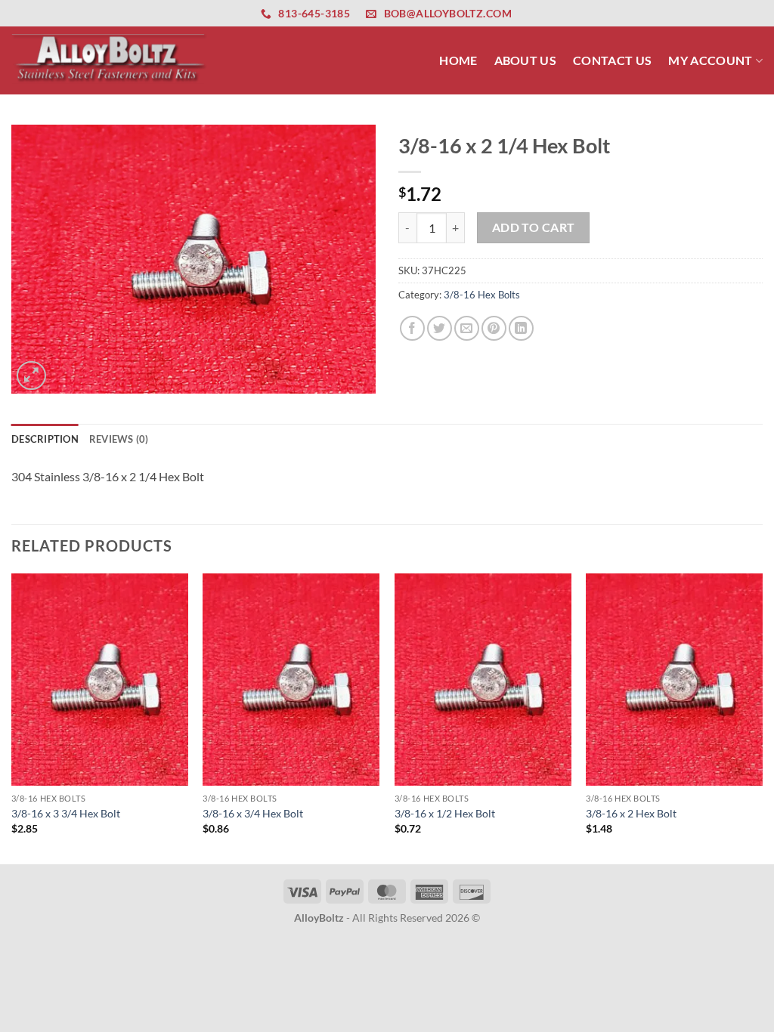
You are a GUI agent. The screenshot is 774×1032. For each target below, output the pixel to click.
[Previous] (12, 717)
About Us (525, 60)
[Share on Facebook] (412, 328)
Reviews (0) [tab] (119, 439)
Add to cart (533, 227)
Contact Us (612, 60)
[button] (31, 376)
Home (458, 60)
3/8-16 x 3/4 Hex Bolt (253, 813)
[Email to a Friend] (466, 328)
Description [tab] (45, 439)
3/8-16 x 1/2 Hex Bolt (445, 813)
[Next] (762, 717)
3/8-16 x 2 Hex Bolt (631, 813)
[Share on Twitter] (439, 328)
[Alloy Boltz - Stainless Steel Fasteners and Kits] (109, 60)
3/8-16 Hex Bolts (482, 295)
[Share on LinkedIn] (521, 328)
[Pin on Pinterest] (493, 328)
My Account (710, 60)
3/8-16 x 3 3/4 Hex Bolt (65, 813)
